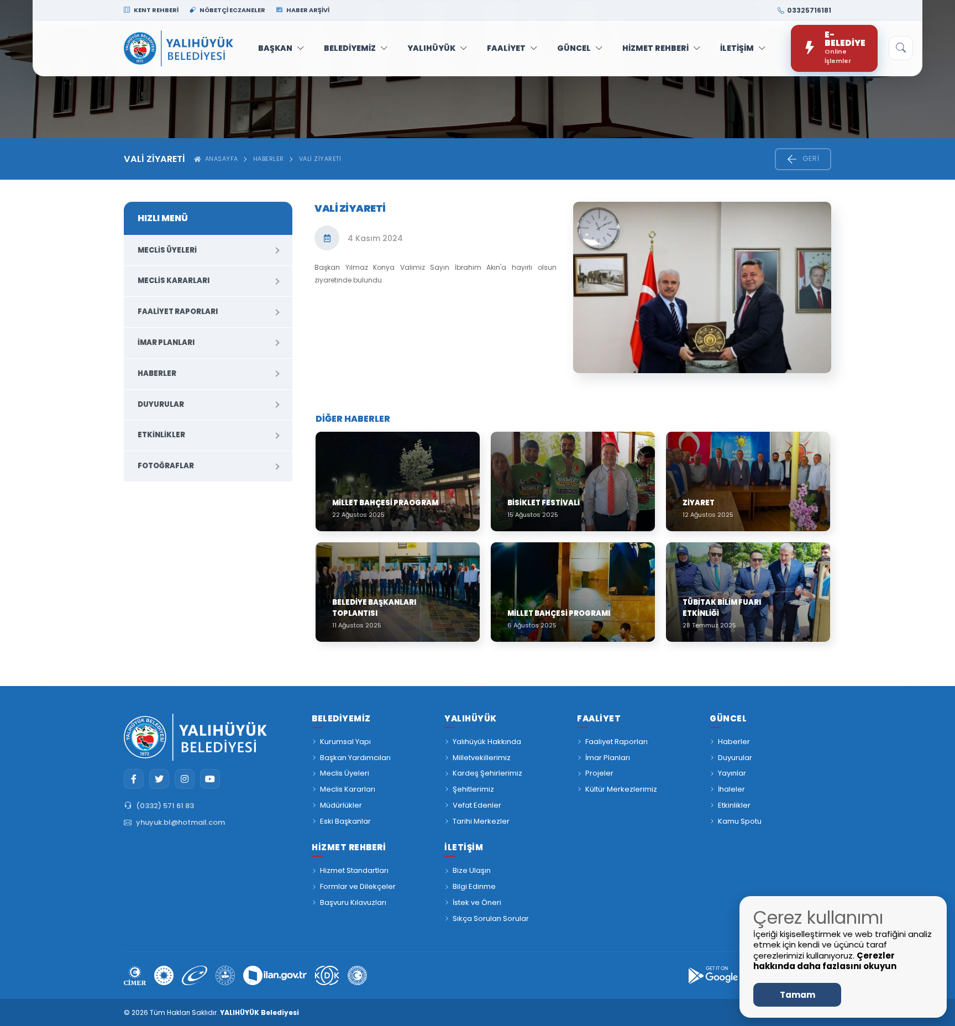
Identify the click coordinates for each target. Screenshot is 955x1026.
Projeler (599, 773)
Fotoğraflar (166, 465)
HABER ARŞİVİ (307, 10)
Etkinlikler (161, 435)
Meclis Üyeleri (167, 250)
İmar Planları (166, 342)
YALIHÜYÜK (431, 48)
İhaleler (731, 789)
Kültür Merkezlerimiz (621, 789)
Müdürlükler (341, 805)
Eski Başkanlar (345, 821)
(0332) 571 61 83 (165, 805)
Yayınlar (732, 773)
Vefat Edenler (477, 805)
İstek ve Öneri (477, 902)
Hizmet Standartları (354, 870)
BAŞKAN (275, 48)
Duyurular (161, 404)
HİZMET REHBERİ (655, 48)
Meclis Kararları (173, 280)
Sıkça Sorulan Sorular (491, 918)
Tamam (797, 995)
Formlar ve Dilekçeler (358, 886)
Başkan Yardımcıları (355, 757)
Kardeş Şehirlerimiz (487, 773)
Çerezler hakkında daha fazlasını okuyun (824, 961)
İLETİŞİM (737, 48)
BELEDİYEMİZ (350, 48)
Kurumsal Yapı (345, 741)
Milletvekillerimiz (482, 757)
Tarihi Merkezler (481, 821)
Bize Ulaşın (472, 870)
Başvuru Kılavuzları (353, 902)
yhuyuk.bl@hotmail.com (180, 822)
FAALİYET (506, 48)
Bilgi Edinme (474, 886)
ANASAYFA (219, 158)
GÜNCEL (574, 48)
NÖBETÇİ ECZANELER (231, 10)
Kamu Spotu (740, 821)
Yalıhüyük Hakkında (487, 741)
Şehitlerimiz (473, 789)
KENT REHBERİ (156, 10)
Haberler (268, 158)
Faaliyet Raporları (178, 311)
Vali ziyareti (320, 158)
